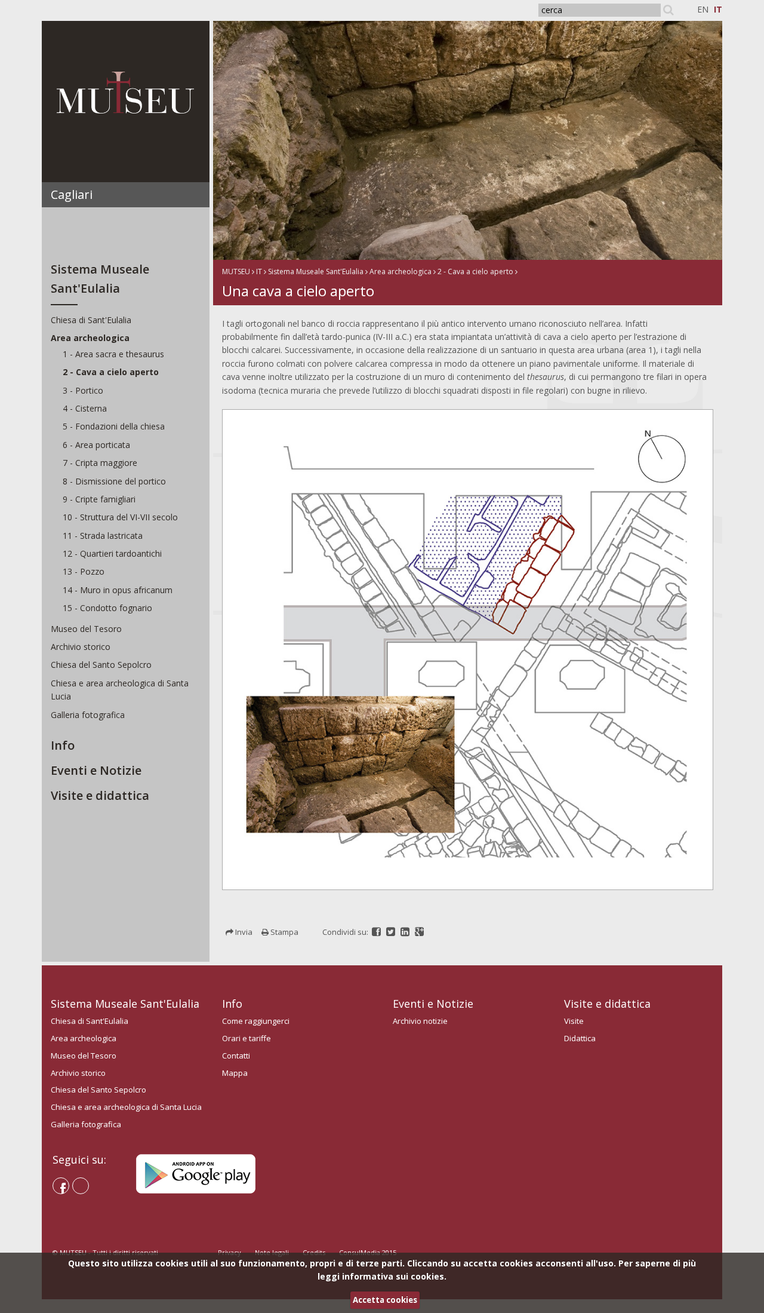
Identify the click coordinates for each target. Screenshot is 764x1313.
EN (702, 9)
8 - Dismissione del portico (114, 481)
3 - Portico (83, 390)
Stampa (283, 932)
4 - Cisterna (85, 408)
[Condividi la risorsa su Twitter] (391, 932)
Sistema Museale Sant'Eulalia (315, 271)
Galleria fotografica (88, 714)
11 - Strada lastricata (103, 535)
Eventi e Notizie (96, 770)
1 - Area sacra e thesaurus (113, 354)
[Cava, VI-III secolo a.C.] (481, 139)
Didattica (580, 1038)
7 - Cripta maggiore (100, 462)
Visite (574, 1021)
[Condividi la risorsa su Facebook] (377, 932)
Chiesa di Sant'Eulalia (91, 320)
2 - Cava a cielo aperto (111, 372)
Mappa (235, 1072)
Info (63, 745)
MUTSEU (236, 271)
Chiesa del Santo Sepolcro (101, 664)
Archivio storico (80, 646)
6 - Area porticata (96, 444)
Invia (242, 932)
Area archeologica (90, 337)
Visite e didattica (100, 795)
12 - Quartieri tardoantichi (112, 553)
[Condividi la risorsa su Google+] (419, 932)
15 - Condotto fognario (107, 607)
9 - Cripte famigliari (99, 499)
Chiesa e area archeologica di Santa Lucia (126, 1107)
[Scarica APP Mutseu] (195, 1172)
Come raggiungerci (255, 1021)
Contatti (236, 1055)
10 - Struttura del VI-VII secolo (120, 517)
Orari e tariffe (246, 1038)
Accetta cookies (385, 1299)
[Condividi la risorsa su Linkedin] (406, 932)
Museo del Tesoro (86, 628)
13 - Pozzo (83, 571)
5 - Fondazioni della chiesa (114, 426)
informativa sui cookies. (394, 1276)
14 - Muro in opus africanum (117, 590)
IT (718, 9)
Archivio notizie (420, 1021)
